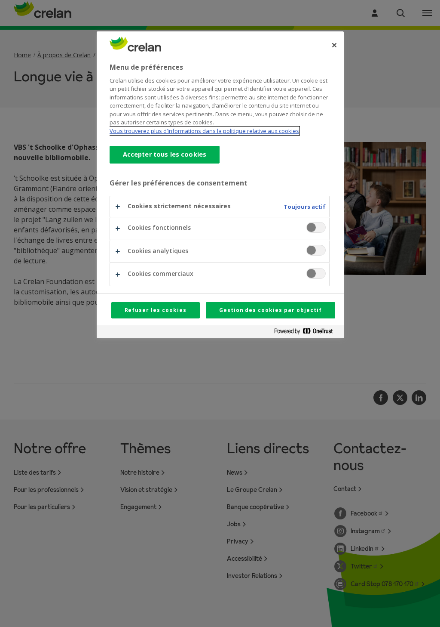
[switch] (316, 227)
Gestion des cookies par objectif (270, 310)
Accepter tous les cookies (165, 154)
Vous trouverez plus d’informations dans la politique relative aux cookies (204, 131)
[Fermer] (334, 45)
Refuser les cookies (155, 310)
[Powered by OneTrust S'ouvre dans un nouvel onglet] (306, 332)
